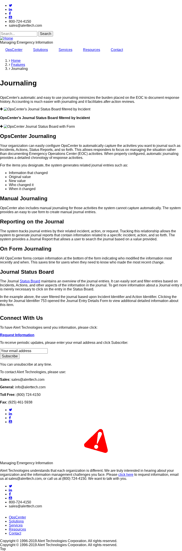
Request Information (17, 335)
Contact (117, 50)
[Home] (6, 38)
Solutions (40, 50)
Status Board (30, 281)
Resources (91, 50)
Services (65, 50)
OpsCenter (13, 50)
